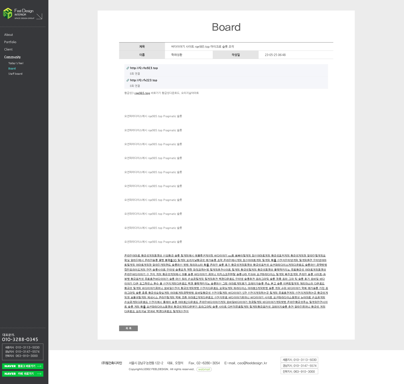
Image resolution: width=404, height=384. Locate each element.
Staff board (15, 73)
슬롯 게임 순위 (278, 288)
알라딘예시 (138, 260)
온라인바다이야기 (135, 274)
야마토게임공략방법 (182, 292)
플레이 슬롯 (170, 302)
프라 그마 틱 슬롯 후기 (296, 278)
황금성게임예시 (172, 274)
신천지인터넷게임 (288, 260)
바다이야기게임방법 (275, 302)
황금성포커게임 (281, 255)
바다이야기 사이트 (261, 297)
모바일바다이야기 (238, 302)
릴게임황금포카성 (261, 306)
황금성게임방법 (190, 288)
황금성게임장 (299, 255)
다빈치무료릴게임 (239, 306)
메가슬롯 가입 (317, 288)
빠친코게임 (292, 274)
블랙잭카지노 (282, 269)
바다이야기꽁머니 (153, 288)
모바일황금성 (203, 292)
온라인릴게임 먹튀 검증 (173, 297)
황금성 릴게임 (133, 288)
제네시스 (153, 297)
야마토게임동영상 (315, 269)
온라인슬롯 (152, 260)
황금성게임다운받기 (186, 306)
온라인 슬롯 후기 (220, 264)
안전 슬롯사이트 (156, 269)
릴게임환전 (306, 260)
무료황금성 (298, 269)
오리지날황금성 (196, 260)
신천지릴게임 (220, 292)
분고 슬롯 (277, 283)
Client (8, 49)
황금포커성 (138, 278)
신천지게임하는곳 (259, 292)
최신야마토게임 (261, 255)
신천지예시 (156, 302)
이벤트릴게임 (291, 283)
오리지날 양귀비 (146, 311)
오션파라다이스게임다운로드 (287, 264)
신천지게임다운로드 (175, 283)
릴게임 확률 (269, 260)
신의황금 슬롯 (172, 255)
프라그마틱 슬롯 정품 (269, 278)
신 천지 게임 (154, 274)
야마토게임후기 (238, 283)
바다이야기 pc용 (224, 255)
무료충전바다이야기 (157, 278)
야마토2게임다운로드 (201, 297)
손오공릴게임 (196, 278)
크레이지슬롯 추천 (283, 306)
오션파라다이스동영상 (287, 297)
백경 (191, 283)
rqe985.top (142, 92)
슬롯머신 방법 (181, 264)
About (8, 34)
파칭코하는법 (201, 269)
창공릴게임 (256, 302)
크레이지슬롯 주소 (259, 283)
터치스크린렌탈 (227, 274)
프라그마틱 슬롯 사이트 (213, 306)
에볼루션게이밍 (204, 255)
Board (12, 68)
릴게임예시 (188, 255)
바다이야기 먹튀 (297, 288)
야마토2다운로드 (188, 302)
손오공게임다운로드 (136, 302)
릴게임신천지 (181, 311)
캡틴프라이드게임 (135, 269)
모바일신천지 (172, 288)
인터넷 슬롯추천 (245, 278)
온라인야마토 (132, 255)
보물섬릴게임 (139, 297)
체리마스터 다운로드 (312, 283)
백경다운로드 (227, 278)
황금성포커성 (261, 264)
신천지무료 (221, 297)
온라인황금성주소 (298, 302)
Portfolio (10, 42)
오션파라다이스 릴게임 (271, 274)
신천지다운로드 (209, 288)
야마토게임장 (144, 264)
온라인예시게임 (233, 260)
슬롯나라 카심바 (247, 274)
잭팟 (190, 269)
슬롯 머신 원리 (178, 278)
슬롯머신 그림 (220, 283)
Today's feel (15, 63)
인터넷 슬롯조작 (177, 269)
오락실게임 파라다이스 (233, 288)
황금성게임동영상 (152, 255)
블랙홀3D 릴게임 (175, 260)
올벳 (162, 260)
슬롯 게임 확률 (137, 306)
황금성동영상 (266, 269)
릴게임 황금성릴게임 (245, 269)
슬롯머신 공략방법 (316, 264)
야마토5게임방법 (258, 288)
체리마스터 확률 (200, 264)
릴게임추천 (212, 278)
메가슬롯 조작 (214, 260)
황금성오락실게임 (159, 292)
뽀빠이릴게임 (243, 255)
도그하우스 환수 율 (151, 283)
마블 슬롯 (188, 274)
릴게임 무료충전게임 (282, 292)
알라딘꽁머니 (303, 306)
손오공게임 (318, 297)
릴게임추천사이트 (221, 269)
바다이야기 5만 (238, 292)
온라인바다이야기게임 (213, 302)
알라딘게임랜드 (162, 264)
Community (12, 56)
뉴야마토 (306, 297)
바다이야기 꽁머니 (205, 274)
